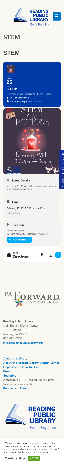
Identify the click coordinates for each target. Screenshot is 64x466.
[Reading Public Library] (32, 17)
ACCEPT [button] (34, 458)
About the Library (15, 358)
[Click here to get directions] (58, 255)
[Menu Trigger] (57, 16)
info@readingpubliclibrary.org (23, 343)
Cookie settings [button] (15, 458)
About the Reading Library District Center (31, 363)
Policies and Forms (15, 388)
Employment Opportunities (21, 367)
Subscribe (9, 376)
